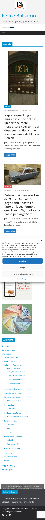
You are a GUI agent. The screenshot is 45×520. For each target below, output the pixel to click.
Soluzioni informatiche (13, 365)
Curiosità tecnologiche (13, 393)
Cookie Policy (21, 279)
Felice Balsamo (19, 15)
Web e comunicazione (12, 357)
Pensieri (8, 186)
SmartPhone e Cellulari (13, 437)
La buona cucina (10, 457)
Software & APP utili (12, 449)
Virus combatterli (15, 379)
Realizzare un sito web (13, 413)
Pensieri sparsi (7, 469)
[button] (41, 240)
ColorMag (6, 511)
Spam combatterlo (14, 400)
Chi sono (5, 346)
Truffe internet (14, 383)
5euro (6, 461)
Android (10, 440)
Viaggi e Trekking (8, 465)
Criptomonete (9, 361)
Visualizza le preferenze (22, 274)
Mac (8, 428)
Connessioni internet (12, 389)
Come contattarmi (9, 350)
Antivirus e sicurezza (14, 368)
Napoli (7, 106)
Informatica (6, 354)
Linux (9, 432)
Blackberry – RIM (13, 444)
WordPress (17, 511)
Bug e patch (9, 405)
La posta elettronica (12, 397)
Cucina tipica (7, 453)
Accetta (22, 261)
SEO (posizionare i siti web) (17, 416)
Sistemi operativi (10, 421)
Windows (10, 424)
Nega (22, 267)
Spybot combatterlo (17, 371)
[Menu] (4, 33)
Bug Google (11, 408)
